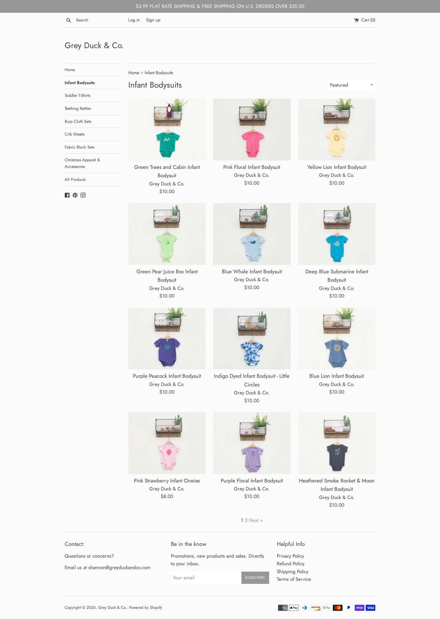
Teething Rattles (78, 108)
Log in (134, 20)
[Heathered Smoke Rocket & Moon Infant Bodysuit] (336, 443)
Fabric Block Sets (79, 147)
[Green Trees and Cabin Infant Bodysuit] (166, 129)
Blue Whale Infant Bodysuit (252, 271)
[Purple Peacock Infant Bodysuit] (166, 339)
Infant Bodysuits (80, 83)
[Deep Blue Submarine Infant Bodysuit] (336, 234)
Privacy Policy (290, 556)
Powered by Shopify (145, 607)
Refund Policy (290, 563)
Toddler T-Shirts (77, 95)
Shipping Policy (292, 571)
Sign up (153, 20)
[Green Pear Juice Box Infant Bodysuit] (166, 234)
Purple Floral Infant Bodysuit (252, 481)
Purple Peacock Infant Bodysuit (167, 376)
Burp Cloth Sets (78, 121)
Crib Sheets (74, 134)
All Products (75, 179)
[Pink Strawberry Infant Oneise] (166, 443)
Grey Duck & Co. (94, 45)
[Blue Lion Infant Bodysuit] (336, 339)
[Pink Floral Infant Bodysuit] (251, 129)
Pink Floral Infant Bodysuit (251, 167)
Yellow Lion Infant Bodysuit (336, 167)
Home (70, 70)
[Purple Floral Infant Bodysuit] (251, 443)
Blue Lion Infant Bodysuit (336, 376)
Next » (256, 520)
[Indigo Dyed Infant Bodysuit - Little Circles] (251, 339)
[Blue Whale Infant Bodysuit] (251, 234)
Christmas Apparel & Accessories (82, 163)
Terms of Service (294, 579)
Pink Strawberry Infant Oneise (167, 481)
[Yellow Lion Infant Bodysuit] (336, 129)
